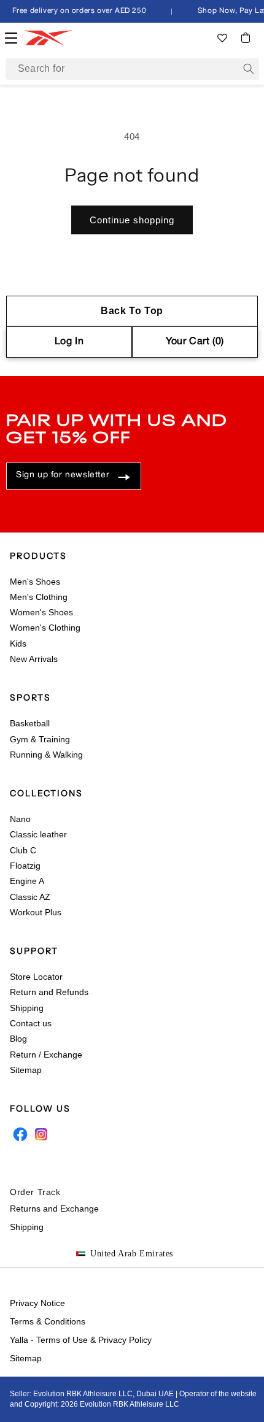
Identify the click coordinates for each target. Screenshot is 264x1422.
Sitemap (26, 1070)
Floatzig (25, 865)
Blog (18, 1038)
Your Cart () (195, 341)
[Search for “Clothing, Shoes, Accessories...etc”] (248, 68)
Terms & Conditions (47, 1321)
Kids (18, 643)
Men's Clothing (39, 597)
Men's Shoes (35, 581)
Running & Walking (46, 754)
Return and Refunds (49, 992)
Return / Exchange (46, 1054)
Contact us (31, 1023)
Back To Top (132, 311)
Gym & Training (40, 739)
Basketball (30, 723)
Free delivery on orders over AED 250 (77, 10)
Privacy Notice (37, 1303)
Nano (20, 819)
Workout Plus (35, 912)
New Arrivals (34, 659)
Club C (23, 850)
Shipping (27, 1008)
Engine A (27, 881)
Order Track (35, 1192)
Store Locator (36, 977)
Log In (69, 341)
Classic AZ (30, 897)
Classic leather (38, 834)
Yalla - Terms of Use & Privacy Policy (81, 1340)
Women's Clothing (45, 627)
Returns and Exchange (54, 1208)
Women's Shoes (41, 612)
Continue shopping (132, 220)
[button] (245, 38)
